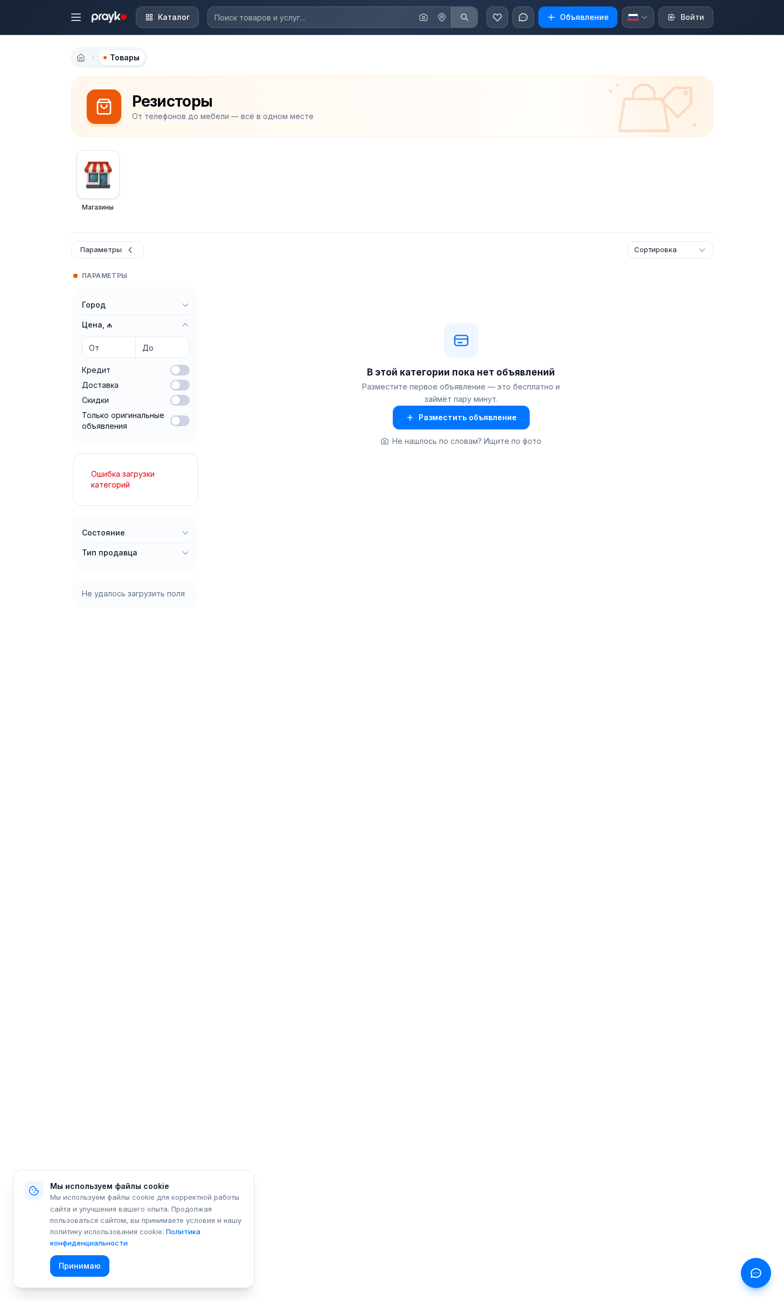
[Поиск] (464, 17)
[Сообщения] (523, 17)
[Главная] (80, 57)
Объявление (584, 17)
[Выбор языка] (638, 17)
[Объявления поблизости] (441, 17)
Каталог (174, 17)
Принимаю (80, 1265)
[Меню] (76, 17)
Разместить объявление (468, 417)
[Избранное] (497, 17)
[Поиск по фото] (423, 17)
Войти (692, 17)
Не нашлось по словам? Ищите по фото (467, 441)
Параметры (101, 249)
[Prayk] (108, 17)
